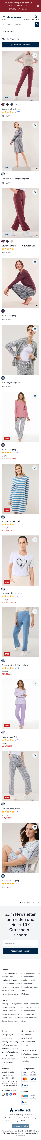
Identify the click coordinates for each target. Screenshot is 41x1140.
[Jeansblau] (3, 517)
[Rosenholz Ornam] (3, 876)
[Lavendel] (3, 732)
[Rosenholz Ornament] (3, 445)
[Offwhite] (3, 589)
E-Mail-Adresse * (10, 943)
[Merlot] (3, 104)
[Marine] (11, 104)
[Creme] (11, 241)
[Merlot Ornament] (3, 174)
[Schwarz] (7, 104)
